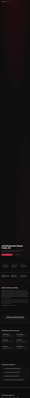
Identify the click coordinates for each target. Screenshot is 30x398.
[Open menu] (28, 1)
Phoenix (3, 241)
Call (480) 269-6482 (17, 254)
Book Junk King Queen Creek (7, 254)
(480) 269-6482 (13, 275)
